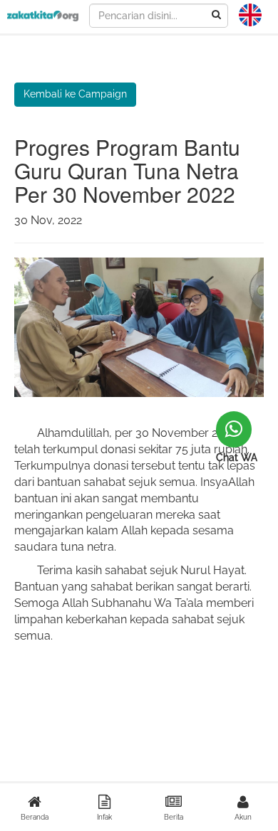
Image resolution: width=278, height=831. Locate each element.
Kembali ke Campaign (75, 94)
